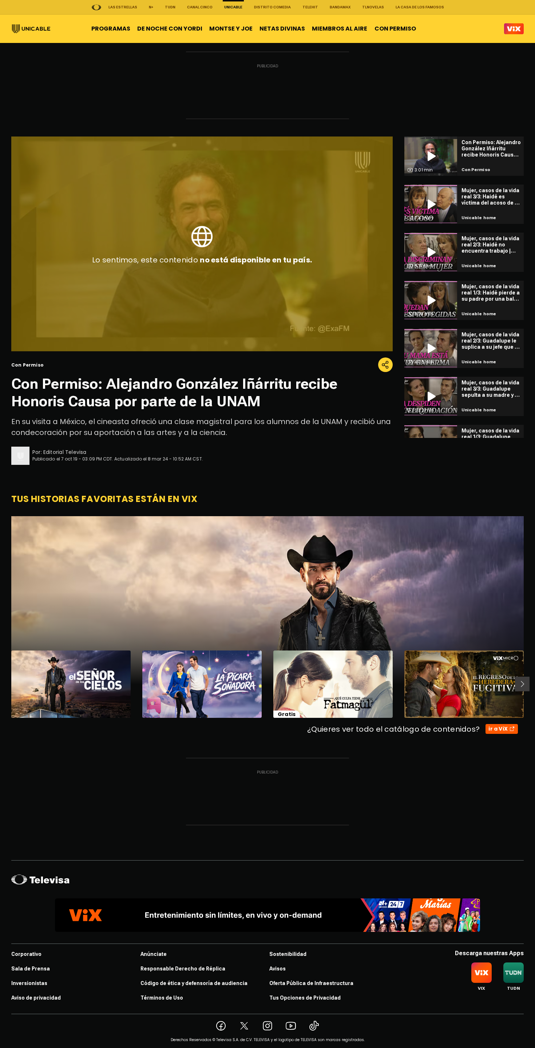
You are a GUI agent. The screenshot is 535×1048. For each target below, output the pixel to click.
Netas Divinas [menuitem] (282, 28)
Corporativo (26, 954)
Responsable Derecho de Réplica (182, 969)
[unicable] (31, 29)
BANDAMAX (340, 7)
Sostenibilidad (287, 954)
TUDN (170, 7)
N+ (151, 7)
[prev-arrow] (6, 684)
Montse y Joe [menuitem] (231, 28)
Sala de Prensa (30, 969)
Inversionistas (29, 983)
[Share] (385, 364)
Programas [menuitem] (110, 28)
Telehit (310, 7)
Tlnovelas (373, 7)
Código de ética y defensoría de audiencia (193, 983)
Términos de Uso (161, 998)
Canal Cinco (200, 7)
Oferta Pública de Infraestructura (311, 983)
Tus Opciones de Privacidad (305, 998)
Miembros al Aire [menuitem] (339, 28)
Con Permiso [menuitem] (395, 28)
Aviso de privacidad (36, 998)
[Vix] (514, 28)
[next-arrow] (522, 684)
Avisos (277, 969)
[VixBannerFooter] (267, 915)
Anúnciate (153, 954)
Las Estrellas (122, 7)
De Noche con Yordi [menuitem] (169, 28)
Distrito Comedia (272, 7)
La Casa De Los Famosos (420, 7)
